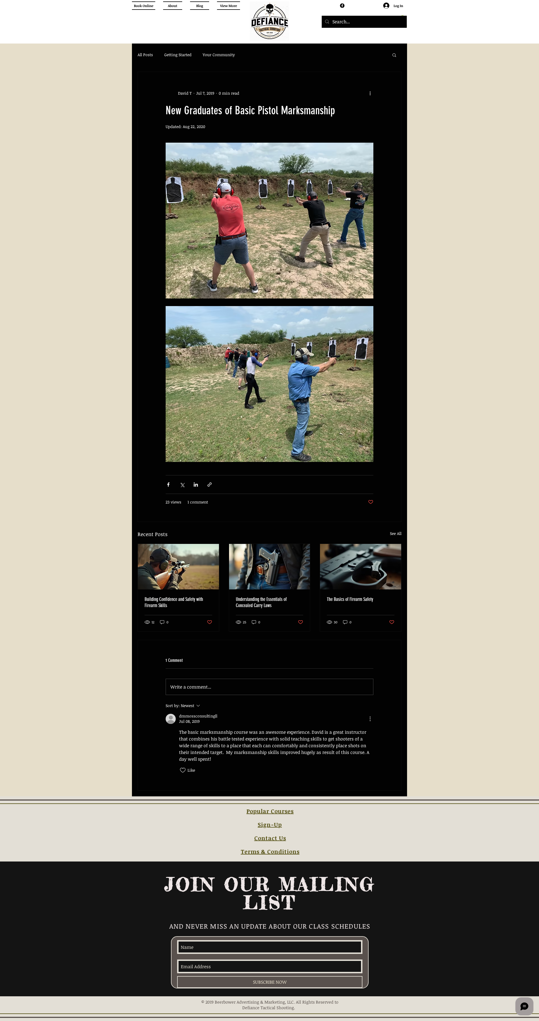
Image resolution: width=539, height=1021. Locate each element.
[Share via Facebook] (168, 484)
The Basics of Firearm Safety (350, 599)
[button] (394, 55)
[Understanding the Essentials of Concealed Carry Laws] (269, 566)
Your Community (219, 54)
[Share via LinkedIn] (195, 484)
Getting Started (177, 54)
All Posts (145, 54)
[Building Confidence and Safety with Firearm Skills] (178, 566)
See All (395, 533)
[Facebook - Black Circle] (342, 5)
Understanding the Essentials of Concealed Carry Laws (261, 602)
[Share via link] (209, 484)
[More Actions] (370, 718)
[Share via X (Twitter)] (182, 484)
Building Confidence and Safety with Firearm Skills (174, 602)
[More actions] (370, 93)
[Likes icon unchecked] (182, 770)
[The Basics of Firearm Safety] (360, 566)
